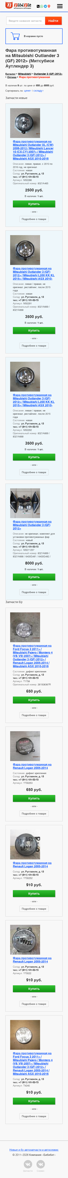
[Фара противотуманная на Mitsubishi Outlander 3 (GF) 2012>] (34, 503)
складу (38, 90)
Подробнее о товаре (34, 219)
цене (27, 90)
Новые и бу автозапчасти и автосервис (34, 1149)
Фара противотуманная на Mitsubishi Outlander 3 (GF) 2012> (32, 525)
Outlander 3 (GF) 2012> (48, 73)
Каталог (10, 73)
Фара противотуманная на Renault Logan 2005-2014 (32, 766)
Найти (53, 21)
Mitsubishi (24, 73)
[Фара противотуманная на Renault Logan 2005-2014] (34, 746)
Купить (34, 204)
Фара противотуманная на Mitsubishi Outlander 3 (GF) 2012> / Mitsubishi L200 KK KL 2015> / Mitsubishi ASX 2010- (34, 273)
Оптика (11, 77)
